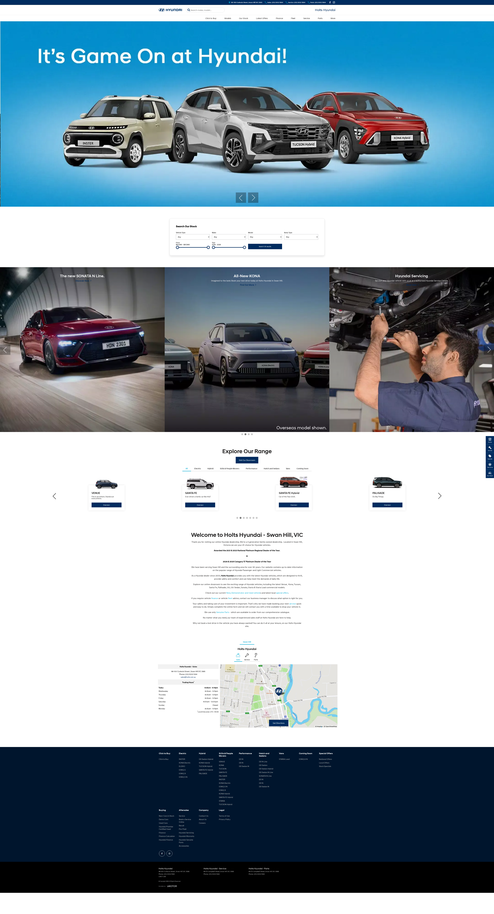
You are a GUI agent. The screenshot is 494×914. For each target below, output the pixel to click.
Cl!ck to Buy (210, 18)
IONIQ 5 (182, 770)
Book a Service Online (185, 820)
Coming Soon (302, 468)
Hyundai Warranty (186, 836)
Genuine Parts (222, 612)
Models (227, 18)
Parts (320, 18)
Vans (288, 468)
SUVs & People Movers (229, 468)
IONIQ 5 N (183, 777)
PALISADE (203, 773)
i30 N (241, 763)
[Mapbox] (227, 725)
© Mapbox (319, 726)
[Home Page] (170, 10)
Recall (181, 825)
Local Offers (324, 763)
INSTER (182, 759)
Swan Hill (247, 642)
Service (306, 18)
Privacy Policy (224, 819)
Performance (251, 468)
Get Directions (279, 723)
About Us (203, 819)
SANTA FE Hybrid (206, 770)
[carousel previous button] (241, 197)
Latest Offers (262, 18)
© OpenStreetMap (330, 726)
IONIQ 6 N (303, 759)
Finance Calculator (167, 836)
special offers (282, 592)
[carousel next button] (253, 197)
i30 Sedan (263, 765)
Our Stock (243, 18)
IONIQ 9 (182, 773)
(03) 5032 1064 (191, 674)
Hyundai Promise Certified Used (166, 827)
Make (214, 233)
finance (215, 598)
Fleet (293, 18)
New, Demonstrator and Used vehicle (243, 592)
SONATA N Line (265, 776)
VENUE (222, 761)
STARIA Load (284, 759)
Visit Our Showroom (247, 460)
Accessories (184, 846)
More (333, 18)
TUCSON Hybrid (205, 766)
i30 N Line (263, 761)
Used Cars (163, 823)
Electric (197, 468)
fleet (230, 598)
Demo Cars (163, 819)
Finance (279, 18)
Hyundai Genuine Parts (186, 841)
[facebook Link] (330, 2)
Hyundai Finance (166, 840)
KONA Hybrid (204, 763)
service (292, 603)
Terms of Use (224, 816)
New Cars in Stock (166, 816)
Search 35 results (265, 246)
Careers (202, 823)
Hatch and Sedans (271, 468)
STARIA (222, 801)
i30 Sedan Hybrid (206, 759)
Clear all (313, 227)
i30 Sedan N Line (266, 772)
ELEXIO (182, 766)
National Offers (325, 759)
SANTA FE (223, 772)
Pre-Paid (182, 829)
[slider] (177, 247)
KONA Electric (184, 763)
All (187, 468)
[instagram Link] (334, 2)
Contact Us (203, 816)
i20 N (241, 759)
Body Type (288, 233)
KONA (221, 765)
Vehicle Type (180, 233)
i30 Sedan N (244, 766)
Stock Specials (325, 766)
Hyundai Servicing (186, 833)
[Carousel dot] (242, 434)
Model (250, 233)
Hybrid (210, 468)
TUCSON (222, 769)
